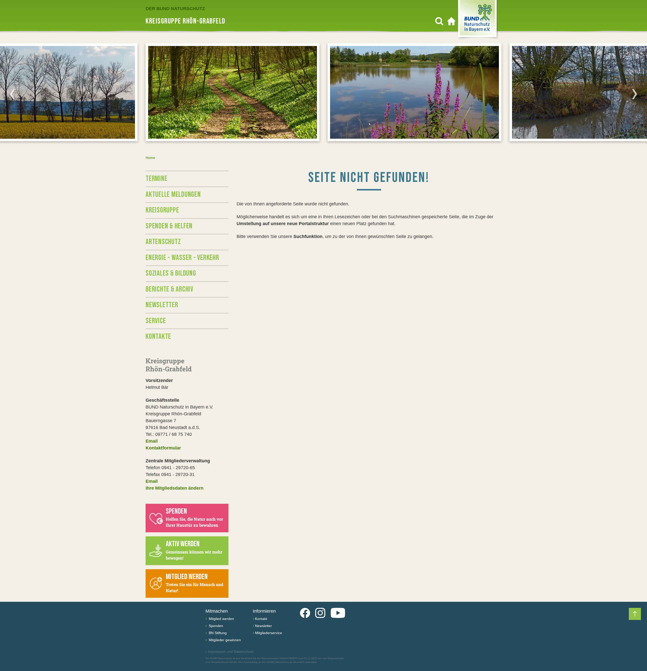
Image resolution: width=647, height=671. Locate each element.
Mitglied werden (221, 619)
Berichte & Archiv (169, 289)
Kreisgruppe (162, 210)
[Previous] (12, 94)
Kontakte (158, 336)
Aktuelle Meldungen (173, 194)
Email (152, 441)
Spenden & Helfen (169, 226)
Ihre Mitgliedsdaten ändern (174, 488)
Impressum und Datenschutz (229, 652)
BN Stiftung (217, 633)
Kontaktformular (163, 447)
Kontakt (261, 619)
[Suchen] (439, 21)
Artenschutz (163, 241)
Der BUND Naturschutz (175, 8)
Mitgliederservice (268, 633)
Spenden (215, 626)
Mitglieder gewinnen (224, 640)
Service (156, 320)
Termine (156, 178)
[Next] (634, 94)
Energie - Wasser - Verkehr (182, 257)
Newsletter (162, 304)
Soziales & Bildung (171, 273)
